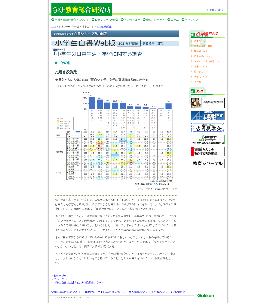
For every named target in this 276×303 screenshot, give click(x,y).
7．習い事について (200, 71)
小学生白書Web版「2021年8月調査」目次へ (79, 282)
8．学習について (199, 76)
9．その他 (196, 81)
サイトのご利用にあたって (111, 291)
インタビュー (132, 19)
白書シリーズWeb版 (106, 19)
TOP (53, 26)
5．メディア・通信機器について (207, 61)
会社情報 (89, 291)
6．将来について (199, 66)
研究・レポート (155, 19)
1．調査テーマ (198, 41)
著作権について (159, 291)
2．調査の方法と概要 (201, 46)
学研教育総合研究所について (72, 19)
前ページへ (60, 275)
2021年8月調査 (104, 26)
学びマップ (191, 19)
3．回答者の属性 (199, 51)
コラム (175, 19)
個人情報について (138, 291)
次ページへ (60, 279)
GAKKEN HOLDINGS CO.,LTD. (73, 297)
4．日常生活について (201, 56)
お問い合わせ (216, 10)
